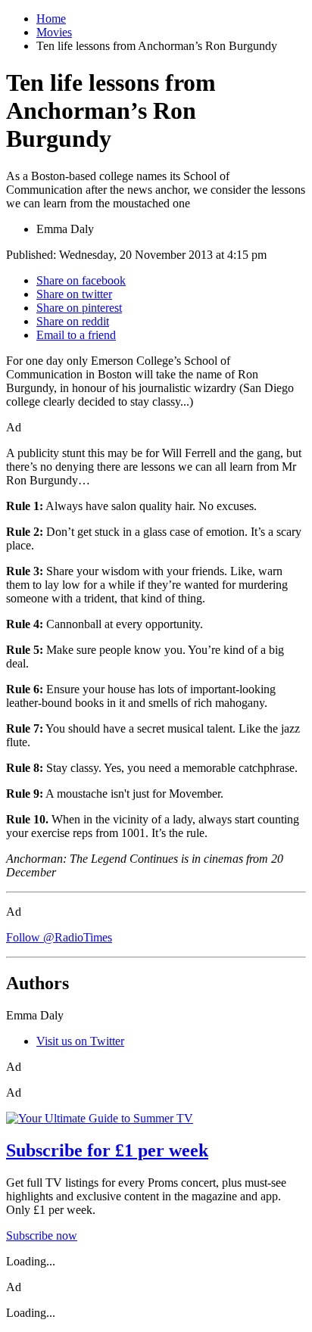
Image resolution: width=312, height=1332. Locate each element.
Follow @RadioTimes (59, 937)
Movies (54, 32)
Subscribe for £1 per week (107, 1150)
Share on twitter (74, 294)
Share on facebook (81, 280)
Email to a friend (76, 334)
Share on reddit (72, 321)
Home (51, 18)
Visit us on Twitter (80, 1041)
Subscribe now (41, 1235)
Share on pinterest (79, 307)
